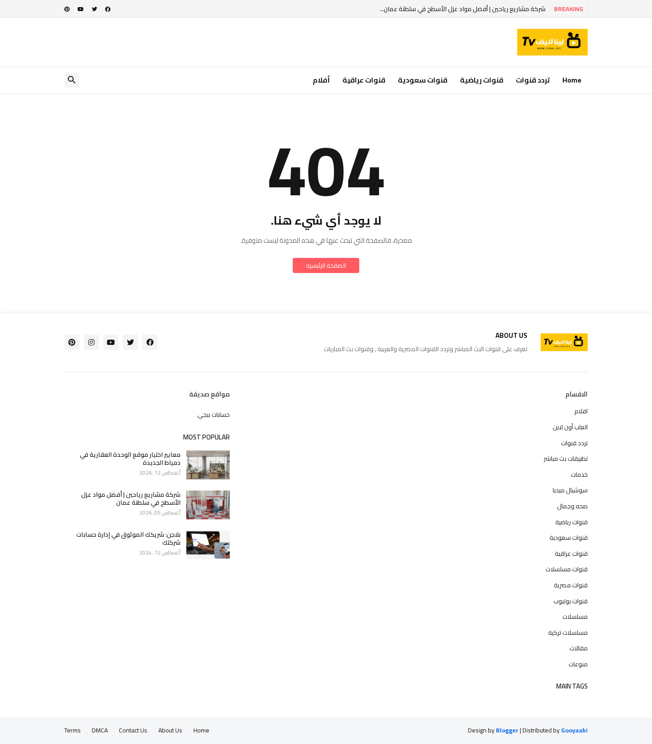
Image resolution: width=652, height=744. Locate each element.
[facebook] (107, 9)
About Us (170, 730)
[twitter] (94, 9)
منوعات (578, 663)
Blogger (507, 730)
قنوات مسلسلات (567, 569)
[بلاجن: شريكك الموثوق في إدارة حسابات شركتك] (208, 544)
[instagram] (91, 342)
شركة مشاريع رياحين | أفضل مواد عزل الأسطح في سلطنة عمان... (463, 9)
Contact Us (133, 730)
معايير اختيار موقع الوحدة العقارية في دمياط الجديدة (130, 459)
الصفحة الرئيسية (326, 265)
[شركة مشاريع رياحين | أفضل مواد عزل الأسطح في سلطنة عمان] (208, 505)
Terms (72, 730)
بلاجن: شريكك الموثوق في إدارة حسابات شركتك (128, 538)
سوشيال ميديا (570, 490)
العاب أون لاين (570, 427)
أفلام (321, 80)
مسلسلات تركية (568, 632)
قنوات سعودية (423, 80)
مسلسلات (575, 616)
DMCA (100, 730)
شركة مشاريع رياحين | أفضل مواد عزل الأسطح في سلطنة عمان (131, 499)
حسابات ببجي (213, 414)
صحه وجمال (572, 506)
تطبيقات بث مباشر (566, 458)
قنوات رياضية (481, 80)
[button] (71, 80)
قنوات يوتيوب (571, 601)
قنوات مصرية (571, 585)
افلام (581, 412)
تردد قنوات (533, 80)
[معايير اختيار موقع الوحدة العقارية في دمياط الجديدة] (208, 465)
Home (571, 80)
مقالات (579, 648)
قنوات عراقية (363, 80)
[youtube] (81, 9)
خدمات (579, 474)
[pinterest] (67, 9)
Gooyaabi (574, 730)
